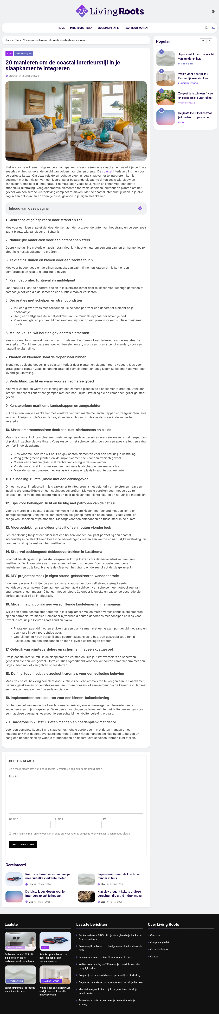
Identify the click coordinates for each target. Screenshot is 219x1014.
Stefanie (13, 75)
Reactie (14, 776)
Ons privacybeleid (160, 942)
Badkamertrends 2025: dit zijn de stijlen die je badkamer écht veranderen (19, 958)
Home (61, 27)
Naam (13, 819)
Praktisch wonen (136, 27)
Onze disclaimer (159, 949)
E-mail (60, 819)
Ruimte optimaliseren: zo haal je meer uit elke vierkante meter (53, 958)
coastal (107, 171)
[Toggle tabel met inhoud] (140, 208)
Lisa (31, 884)
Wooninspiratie (108, 27)
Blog (9, 53)
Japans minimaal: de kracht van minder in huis (105, 957)
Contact (154, 956)
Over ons (155, 935)
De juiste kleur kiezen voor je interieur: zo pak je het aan (195, 109)
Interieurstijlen (81, 27)
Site (103, 819)
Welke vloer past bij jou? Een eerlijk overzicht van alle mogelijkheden (193, 70)
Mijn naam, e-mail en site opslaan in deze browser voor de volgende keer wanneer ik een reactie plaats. (72, 833)
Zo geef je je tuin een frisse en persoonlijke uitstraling (109, 975)
